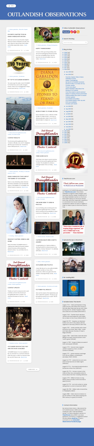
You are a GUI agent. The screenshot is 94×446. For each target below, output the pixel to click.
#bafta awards (41, 236)
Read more (43, 59)
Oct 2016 (68, 106)
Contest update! (14, 288)
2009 (65, 141)
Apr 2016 (68, 121)
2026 (65, 52)
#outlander (22, 76)
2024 (65, 56)
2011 (65, 138)
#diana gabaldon (13, 29)
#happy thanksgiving (52, 45)
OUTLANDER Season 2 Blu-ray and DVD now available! (75, 101)
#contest (42, 199)
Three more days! (42, 156)
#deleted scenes (13, 343)
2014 (65, 132)
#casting (11, 236)
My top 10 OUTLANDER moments (18, 80)
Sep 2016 (68, 109)
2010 (65, 139)
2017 (65, 67)
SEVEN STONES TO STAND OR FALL (47, 111)
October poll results (43, 289)
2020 (65, 63)
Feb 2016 (68, 127)
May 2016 (68, 119)
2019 (65, 64)
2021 (65, 61)
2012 (65, 136)
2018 (65, 66)
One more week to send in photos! (75, 92)
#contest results (16, 134)
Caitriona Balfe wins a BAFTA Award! (76, 95)
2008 (65, 143)
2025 (65, 54)
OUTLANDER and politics (44, 265)
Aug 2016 (68, 111)
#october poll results (52, 286)
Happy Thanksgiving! (43, 48)
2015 (65, 131)
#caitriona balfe (50, 236)
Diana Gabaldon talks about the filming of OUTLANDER (75, 89)
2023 (65, 57)
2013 (65, 134)
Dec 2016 (68, 72)
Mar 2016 (68, 124)
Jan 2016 (68, 129)
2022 (65, 59)
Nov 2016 (68, 74)
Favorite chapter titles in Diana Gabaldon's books (74, 78)
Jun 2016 (68, 116)
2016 (65, 69)
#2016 (39, 261)
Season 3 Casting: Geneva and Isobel (76, 94)
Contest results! (14, 138)
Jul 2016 (68, 114)
